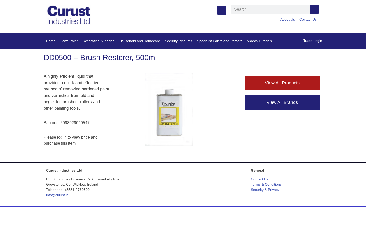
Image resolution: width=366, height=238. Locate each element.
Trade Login (312, 41)
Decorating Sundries (98, 41)
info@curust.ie (57, 195)
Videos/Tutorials (259, 41)
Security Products (178, 41)
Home (51, 41)
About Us (287, 19)
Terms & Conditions (266, 184)
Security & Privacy (265, 190)
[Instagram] (221, 10)
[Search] (314, 9)
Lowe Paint (69, 41)
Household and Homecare (139, 41)
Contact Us (308, 19)
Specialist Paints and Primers (219, 41)
